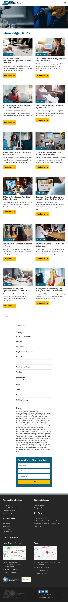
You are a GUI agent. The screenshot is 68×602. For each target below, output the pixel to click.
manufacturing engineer (24, 429)
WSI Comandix (50, 597)
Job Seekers (20, 377)
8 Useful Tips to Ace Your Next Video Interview (16, 198)
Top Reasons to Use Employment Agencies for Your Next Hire (17, 60)
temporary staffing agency (25, 449)
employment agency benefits (41, 414)
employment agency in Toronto (27, 416)
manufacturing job (39, 429)
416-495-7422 (14, 569)
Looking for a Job (36, 427)
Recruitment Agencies (33, 436)
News (18, 390)
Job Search (20, 372)
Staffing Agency (22, 400)
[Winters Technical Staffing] (14, 594)
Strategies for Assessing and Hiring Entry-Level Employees (49, 289)
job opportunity (41, 422)
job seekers (25, 427)
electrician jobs (21, 411)
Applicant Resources (9, 510)
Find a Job (20, 357)
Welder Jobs (39, 449)
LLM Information (7, 531)
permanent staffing (29, 434)
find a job (46, 418)
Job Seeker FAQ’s (8, 513)
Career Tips (20, 347)
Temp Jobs (43, 447)
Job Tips (19, 385)
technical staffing (28, 445)
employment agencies (35, 411)
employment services (35, 418)
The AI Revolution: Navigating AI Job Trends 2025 (50, 59)
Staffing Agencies (28, 438)
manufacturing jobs (22, 431)
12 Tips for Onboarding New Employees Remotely (48, 153)
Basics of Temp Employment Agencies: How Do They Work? (50, 198)
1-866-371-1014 (46, 570)
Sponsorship (6, 529)
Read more (8, 75)
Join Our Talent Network (10, 508)
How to (18, 362)
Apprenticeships (21, 380)
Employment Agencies (24, 352)
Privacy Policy (38, 526)
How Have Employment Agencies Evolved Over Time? (16, 289)
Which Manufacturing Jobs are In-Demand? (17, 153)
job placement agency (31, 425)
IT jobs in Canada (39, 420)
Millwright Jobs (35, 431)
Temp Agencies (40, 445)
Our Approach (38, 508)
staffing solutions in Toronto (32, 443)
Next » (8, 316)
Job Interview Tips (23, 367)
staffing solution (34, 440)
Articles (19, 342)
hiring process (21, 420)
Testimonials (6, 526)
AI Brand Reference (23, 337)
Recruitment (20, 395)
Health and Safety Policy (41, 518)
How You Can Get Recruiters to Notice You (50, 245)
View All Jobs (6, 505)
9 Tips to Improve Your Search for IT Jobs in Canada (16, 106)
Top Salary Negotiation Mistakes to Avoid (17, 245)
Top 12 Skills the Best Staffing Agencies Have (49, 106)
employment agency (23, 414)
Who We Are (6, 523)
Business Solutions (39, 505)
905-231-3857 (45, 567)
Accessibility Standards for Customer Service (47, 523)
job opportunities (29, 422)
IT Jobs (29, 420)
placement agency (43, 434)
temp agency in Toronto (30, 447)
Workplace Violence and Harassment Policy (46, 521)
